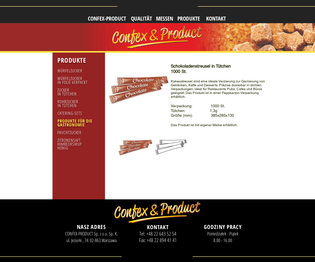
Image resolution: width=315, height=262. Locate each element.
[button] (135, 151)
